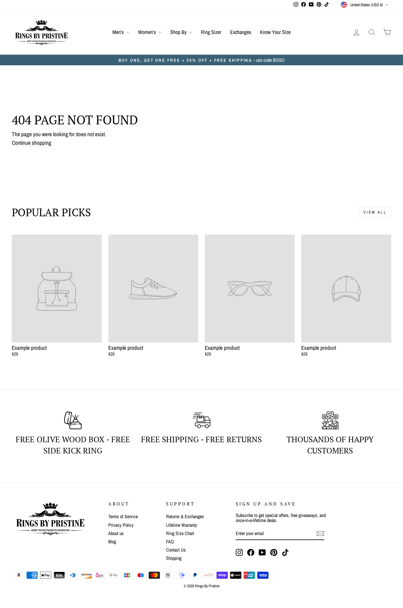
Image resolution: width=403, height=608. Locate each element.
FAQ (170, 541)
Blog (112, 541)
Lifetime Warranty (181, 525)
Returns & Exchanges (185, 516)
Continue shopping (31, 143)
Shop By (179, 32)
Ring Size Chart (180, 533)
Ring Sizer (211, 32)
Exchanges (240, 32)
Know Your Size (275, 32)
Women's (147, 32)
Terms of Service (123, 516)
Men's (118, 32)
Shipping (173, 558)
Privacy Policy (121, 525)
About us (116, 533)
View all (375, 212)
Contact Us (176, 550)
